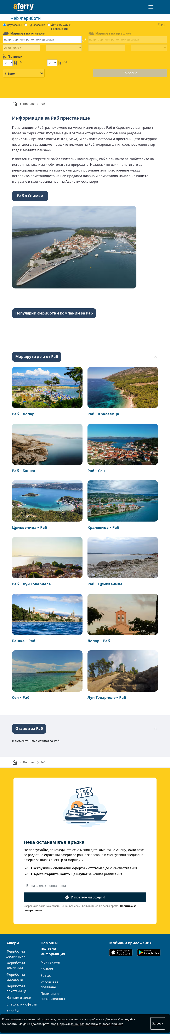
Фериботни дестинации (16, 954)
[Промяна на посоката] (84, 40)
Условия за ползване (49, 985)
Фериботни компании (15, 965)
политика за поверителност (104, 1024)
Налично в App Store (120, 952)
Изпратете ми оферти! (88, 897)
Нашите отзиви (18, 997)
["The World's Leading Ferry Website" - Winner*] (23, 7)
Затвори (157, 1023)
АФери (12, 943)
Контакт (47, 969)
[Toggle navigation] (151, 7)
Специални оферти (21, 1004)
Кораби (12, 1011)
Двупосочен (14, 24)
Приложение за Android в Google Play (148, 952)
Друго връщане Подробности (60, 26)
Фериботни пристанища (16, 988)
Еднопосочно (36, 24)
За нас (46, 975)
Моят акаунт (50, 962)
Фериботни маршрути (15, 977)
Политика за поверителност (53, 996)
